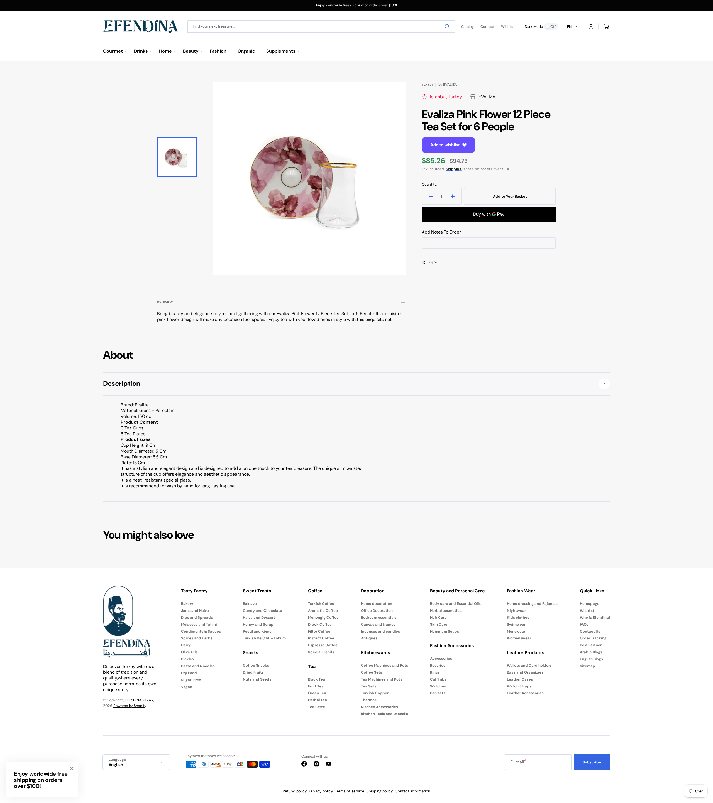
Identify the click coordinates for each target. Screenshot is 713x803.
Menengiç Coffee (323, 617)
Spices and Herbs (197, 638)
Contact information (412, 791)
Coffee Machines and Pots (384, 665)
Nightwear (516, 610)
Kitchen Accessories (379, 706)
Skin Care (438, 624)
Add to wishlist (445, 145)
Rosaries (437, 665)
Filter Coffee (319, 631)
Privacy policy (321, 791)
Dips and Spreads (197, 617)
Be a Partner (591, 645)
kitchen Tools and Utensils (384, 713)
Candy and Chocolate (262, 610)
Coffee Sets (371, 672)
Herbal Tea (317, 700)
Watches (438, 686)
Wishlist (587, 610)
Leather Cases (520, 679)
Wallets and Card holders (529, 665)
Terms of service (349, 791)
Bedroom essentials (378, 617)
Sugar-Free (191, 679)
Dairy (186, 645)
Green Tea (317, 693)
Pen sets (437, 693)
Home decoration (376, 603)
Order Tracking (593, 638)
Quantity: (429, 184)
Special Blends (321, 652)
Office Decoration (377, 610)
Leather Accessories (525, 693)
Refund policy (295, 791)
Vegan (186, 686)
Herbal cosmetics (446, 610)
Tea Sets (368, 686)
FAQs (584, 624)
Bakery (187, 603)
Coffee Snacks (256, 665)
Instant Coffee (321, 638)
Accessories (441, 658)
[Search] (448, 26)
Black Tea (316, 679)
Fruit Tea (316, 686)
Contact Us (590, 631)
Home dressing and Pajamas (532, 603)
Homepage (589, 603)
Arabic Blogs (591, 652)
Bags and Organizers (525, 672)
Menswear (516, 631)
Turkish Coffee (321, 603)
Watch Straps (519, 686)
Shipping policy (380, 791)
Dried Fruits (253, 672)
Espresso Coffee (323, 645)
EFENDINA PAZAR (139, 700)
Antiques (369, 638)
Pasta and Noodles (198, 666)
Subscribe (592, 762)
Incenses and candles (380, 631)
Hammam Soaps (444, 631)
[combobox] (321, 26)
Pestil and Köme (257, 631)
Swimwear (516, 624)
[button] (591, 26)
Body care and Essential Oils (455, 603)
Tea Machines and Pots (381, 679)
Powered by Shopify (129, 705)
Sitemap (587, 666)
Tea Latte (316, 706)
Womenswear (519, 638)
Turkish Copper (375, 693)
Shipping (454, 169)
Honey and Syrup (258, 624)
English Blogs (591, 659)
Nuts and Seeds (257, 679)
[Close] (72, 768)
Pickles (187, 659)
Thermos (369, 700)
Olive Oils (189, 652)
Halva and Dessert (259, 617)
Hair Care (438, 617)
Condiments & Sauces (201, 631)
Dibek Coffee (320, 624)
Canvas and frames (378, 624)
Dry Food (189, 673)
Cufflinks (438, 679)
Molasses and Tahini (199, 624)
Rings (435, 672)
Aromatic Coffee (323, 610)
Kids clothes (518, 617)
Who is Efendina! (595, 617)
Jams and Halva (195, 610)
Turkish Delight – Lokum (264, 638)
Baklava (250, 603)
